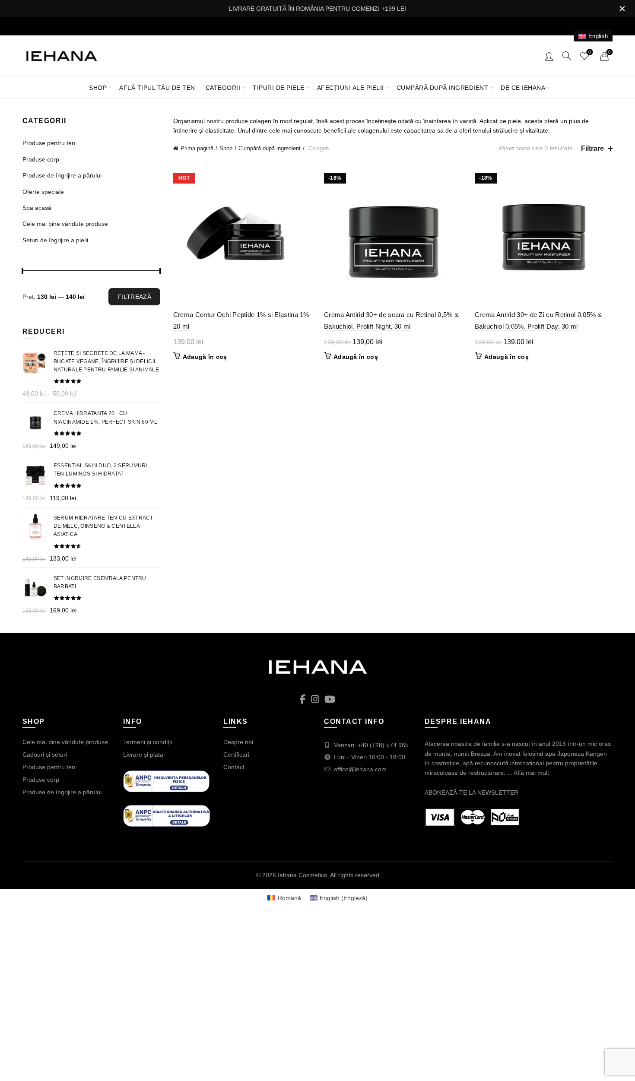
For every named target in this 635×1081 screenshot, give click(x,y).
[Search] (567, 55)
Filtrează (134, 296)
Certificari (236, 754)
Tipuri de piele (279, 87)
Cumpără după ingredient (443, 87)
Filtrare (592, 148)
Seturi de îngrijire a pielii (55, 240)
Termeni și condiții (147, 742)
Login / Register (549, 56)
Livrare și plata (143, 754)
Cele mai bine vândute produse (65, 223)
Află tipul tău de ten (157, 87)
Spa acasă (36, 207)
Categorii (223, 87)
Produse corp (40, 159)
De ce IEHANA (523, 87)
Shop (98, 87)
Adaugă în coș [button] (205, 356)
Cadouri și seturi (44, 754)
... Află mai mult (528, 772)
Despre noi (238, 742)
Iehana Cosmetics (302, 875)
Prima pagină (197, 148)
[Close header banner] (622, 8)
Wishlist (589, 52)
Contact (233, 767)
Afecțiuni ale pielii (350, 87)
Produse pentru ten (48, 142)
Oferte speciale (43, 191)
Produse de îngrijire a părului (62, 175)
